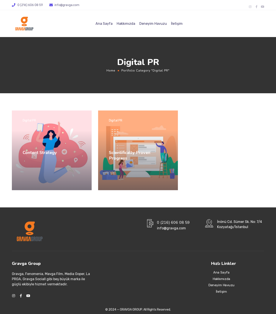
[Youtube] (262, 6)
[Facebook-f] (256, 6)
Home (111, 70)
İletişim (177, 24)
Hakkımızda (126, 24)
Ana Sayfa (104, 24)
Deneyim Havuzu (153, 24)
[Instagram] (250, 6)
